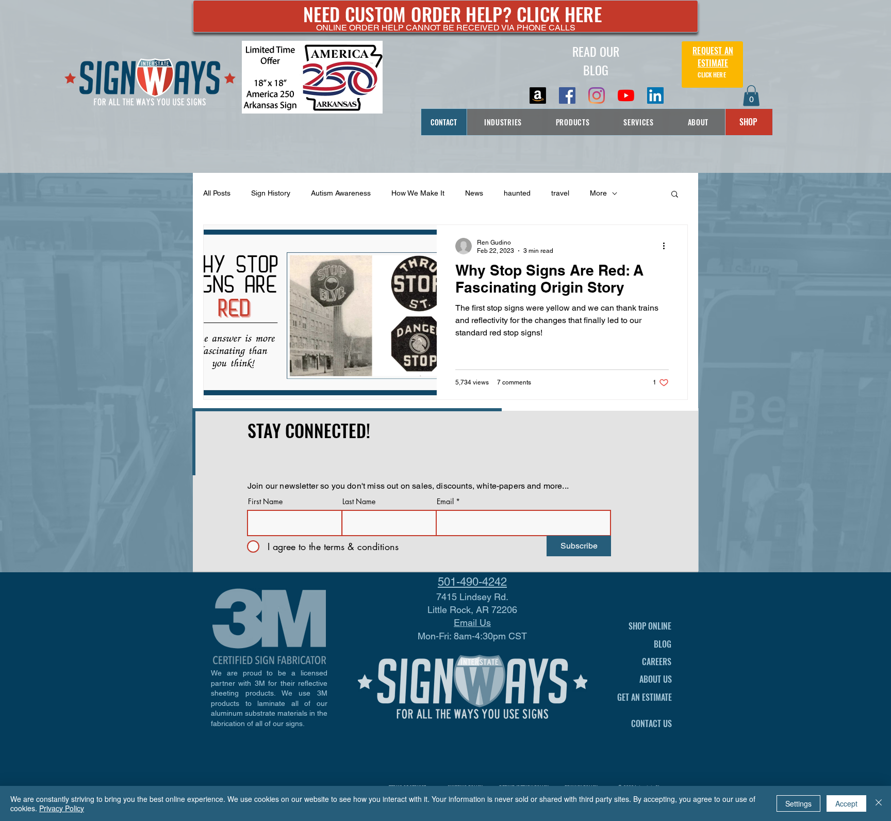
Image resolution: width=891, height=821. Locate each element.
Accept (846, 803)
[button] (751, 95)
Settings (798, 803)
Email (445, 501)
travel (560, 193)
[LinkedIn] (655, 95)
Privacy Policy (61, 808)
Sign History (270, 193)
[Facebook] (567, 95)
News (474, 193)
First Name (265, 501)
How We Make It (417, 193)
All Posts (216, 193)
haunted (517, 193)
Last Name (358, 501)
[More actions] (667, 246)
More (598, 193)
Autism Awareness (341, 193)
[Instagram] (596, 95)
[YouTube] (626, 95)
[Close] (878, 803)
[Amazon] (538, 95)
